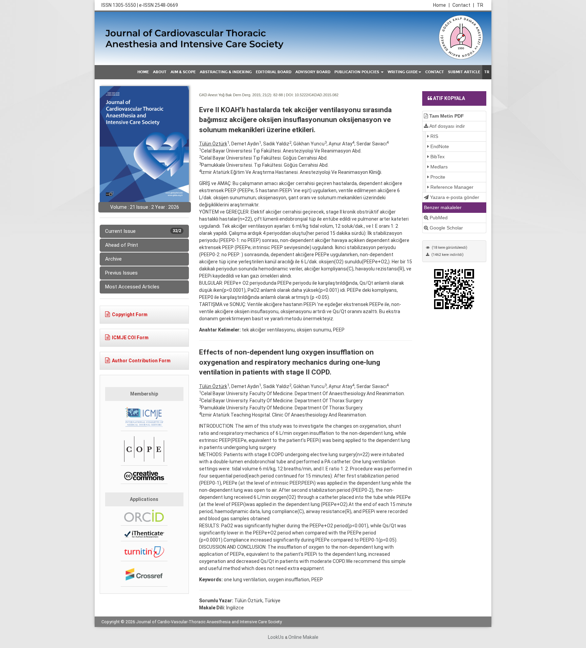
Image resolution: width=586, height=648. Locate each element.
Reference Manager (451, 187)
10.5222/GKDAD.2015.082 (316, 95)
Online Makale (303, 637)
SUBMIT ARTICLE (464, 72)
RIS (433, 136)
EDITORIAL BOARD (273, 72)
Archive (113, 259)
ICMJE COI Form (130, 337)
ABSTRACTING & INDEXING (226, 72)
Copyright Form (130, 314)
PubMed (438, 217)
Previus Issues (121, 273)
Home (441, 5)
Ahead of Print (121, 245)
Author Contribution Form (141, 360)
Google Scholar (445, 227)
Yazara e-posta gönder (454, 197)
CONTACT (434, 72)
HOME (143, 72)
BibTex (437, 156)
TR (480, 5)
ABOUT (160, 72)
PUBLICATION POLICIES (357, 72)
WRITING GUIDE (403, 72)
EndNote (439, 146)
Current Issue (143, 231)
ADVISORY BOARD (312, 72)
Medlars (438, 166)
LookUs (276, 637)
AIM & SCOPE (183, 72)
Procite (437, 177)
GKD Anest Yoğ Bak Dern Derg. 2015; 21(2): (235, 95)
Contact (463, 5)
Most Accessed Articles (132, 287)
